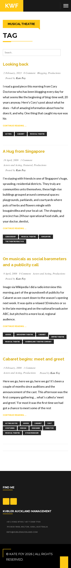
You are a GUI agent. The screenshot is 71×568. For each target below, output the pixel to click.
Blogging (42, 73)
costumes (10, 428)
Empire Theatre (57, 337)
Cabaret (20, 134)
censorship (10, 237)
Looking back (15, 64)
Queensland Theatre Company (38, 342)
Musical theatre (37, 134)
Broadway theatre (25, 334)
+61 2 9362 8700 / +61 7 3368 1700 (23, 522)
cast (49, 423)
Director (49, 428)
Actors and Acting (12, 165)
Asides (8, 334)
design (23, 428)
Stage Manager (31, 433)
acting (8, 134)
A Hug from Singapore (24, 151)
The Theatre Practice (14, 241)
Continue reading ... (14, 126)
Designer (36, 428)
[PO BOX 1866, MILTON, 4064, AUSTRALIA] (4, 527)
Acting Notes (11, 423)
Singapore (46, 237)
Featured (28, 165)
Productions (54, 73)
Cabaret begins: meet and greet (33, 359)
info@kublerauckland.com (22, 532)
